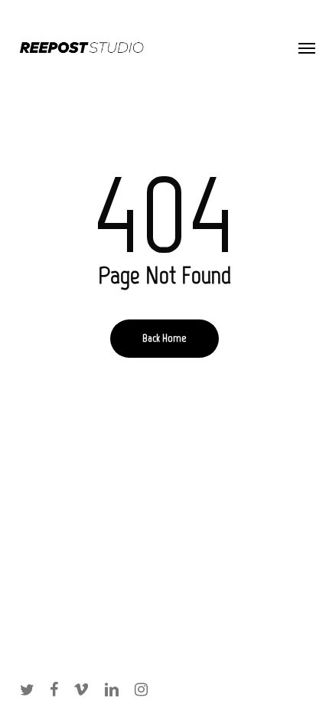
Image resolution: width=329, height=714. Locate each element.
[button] (306, 47)
